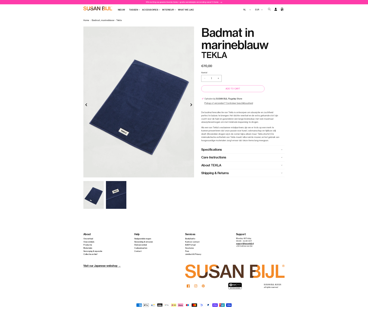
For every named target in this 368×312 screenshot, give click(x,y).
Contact (138, 251)
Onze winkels (88, 242)
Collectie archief (90, 254)
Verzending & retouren (143, 242)
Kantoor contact (192, 242)
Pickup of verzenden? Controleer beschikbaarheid (228, 103)
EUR (257, 9)
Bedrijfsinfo (190, 239)
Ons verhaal (88, 239)
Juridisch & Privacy (193, 254)
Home (86, 20)
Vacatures (189, 248)
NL (244, 9)
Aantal (204, 72)
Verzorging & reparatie (92, 251)
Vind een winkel (140, 245)
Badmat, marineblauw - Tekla (107, 20)
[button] (133, 9)
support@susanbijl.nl (245, 243)
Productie (87, 245)
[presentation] (86, 105)
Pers (187, 251)
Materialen (87, 248)
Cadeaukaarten (140, 248)
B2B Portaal (190, 245)
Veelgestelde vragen (142, 239)
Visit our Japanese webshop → (102, 265)
